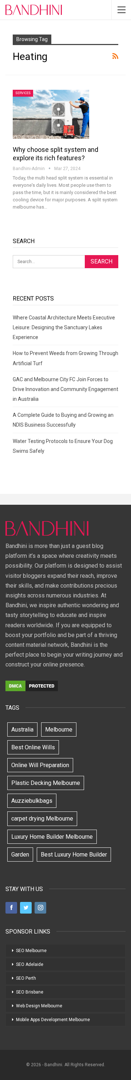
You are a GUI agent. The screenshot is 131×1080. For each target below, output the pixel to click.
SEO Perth (26, 978)
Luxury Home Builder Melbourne (52, 836)
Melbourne (58, 729)
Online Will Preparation (40, 765)
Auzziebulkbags (31, 800)
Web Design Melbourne (39, 1005)
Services (23, 93)
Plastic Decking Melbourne (45, 782)
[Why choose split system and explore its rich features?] (51, 114)
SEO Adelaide (29, 964)
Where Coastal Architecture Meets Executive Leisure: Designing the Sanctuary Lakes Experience (64, 327)
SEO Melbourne (31, 950)
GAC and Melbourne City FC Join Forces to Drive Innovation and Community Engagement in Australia (65, 389)
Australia (22, 729)
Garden (20, 854)
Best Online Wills (33, 747)
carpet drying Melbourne (42, 818)
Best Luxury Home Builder (74, 854)
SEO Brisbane (29, 992)
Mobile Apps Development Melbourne (53, 1019)
